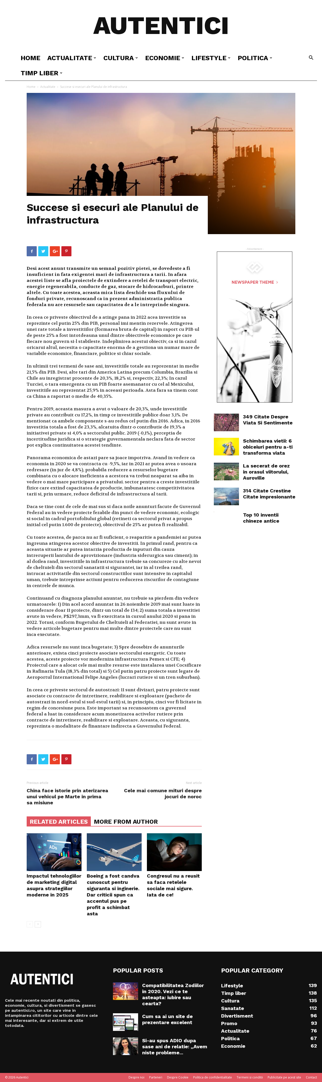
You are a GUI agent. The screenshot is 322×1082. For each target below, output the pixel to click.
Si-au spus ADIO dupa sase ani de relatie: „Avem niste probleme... (174, 1046)
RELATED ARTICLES (59, 821)
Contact (311, 1077)
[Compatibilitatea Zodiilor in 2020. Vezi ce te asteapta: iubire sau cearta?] (125, 991)
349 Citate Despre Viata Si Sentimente (268, 420)
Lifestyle (208, 58)
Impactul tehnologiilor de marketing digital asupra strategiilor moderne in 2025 (54, 885)
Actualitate (69, 58)
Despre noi (136, 1077)
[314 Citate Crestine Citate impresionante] (226, 496)
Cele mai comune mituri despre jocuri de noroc (163, 793)
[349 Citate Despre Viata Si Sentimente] (226, 422)
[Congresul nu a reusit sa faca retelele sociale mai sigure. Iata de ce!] (174, 852)
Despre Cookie (177, 1077)
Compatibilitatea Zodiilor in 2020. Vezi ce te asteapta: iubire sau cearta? (173, 994)
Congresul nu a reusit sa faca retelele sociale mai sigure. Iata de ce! (173, 885)
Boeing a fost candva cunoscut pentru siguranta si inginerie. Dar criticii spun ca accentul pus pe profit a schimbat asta (113, 895)
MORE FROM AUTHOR (126, 821)
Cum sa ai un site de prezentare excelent (167, 1019)
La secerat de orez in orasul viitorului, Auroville (266, 472)
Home (30, 58)
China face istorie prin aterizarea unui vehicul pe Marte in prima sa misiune (67, 796)
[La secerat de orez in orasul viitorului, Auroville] (226, 471)
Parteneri (155, 1077)
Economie (162, 58)
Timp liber (39, 73)
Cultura (118, 58)
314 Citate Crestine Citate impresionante (269, 494)
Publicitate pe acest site (284, 1077)
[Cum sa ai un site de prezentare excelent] (125, 1022)
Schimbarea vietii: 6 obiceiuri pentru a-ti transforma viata (268, 447)
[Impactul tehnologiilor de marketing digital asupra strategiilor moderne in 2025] (54, 852)
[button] (311, 58)
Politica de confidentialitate (212, 1077)
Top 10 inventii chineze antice (261, 518)
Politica (253, 58)
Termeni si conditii (250, 1077)
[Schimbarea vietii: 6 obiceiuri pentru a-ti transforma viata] (226, 446)
